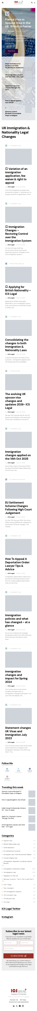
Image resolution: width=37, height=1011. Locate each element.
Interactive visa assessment (19, 1002)
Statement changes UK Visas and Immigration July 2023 (18, 733)
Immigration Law (10, 872)
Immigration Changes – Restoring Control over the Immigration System (18, 234)
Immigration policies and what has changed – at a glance (17, 620)
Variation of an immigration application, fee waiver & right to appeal (16, 176)
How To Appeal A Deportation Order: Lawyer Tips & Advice (17, 564)
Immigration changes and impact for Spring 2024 (16, 677)
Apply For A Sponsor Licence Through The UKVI (12, 88)
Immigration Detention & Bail (14, 869)
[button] (34, 2)
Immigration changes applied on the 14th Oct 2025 (18, 455)
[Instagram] (23, 1006)
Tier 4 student (9, 888)
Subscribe (17, 955)
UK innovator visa (10, 895)
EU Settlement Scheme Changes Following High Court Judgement (18, 508)
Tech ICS (27, 996)
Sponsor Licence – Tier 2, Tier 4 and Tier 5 (19, 879)
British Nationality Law (12, 844)
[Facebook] (20, 1006)
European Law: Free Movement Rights (17, 854)
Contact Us (14, 1000)
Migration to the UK (11, 876)
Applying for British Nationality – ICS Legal (18, 290)
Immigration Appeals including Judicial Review (18, 862)
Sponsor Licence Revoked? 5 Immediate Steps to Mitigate (13, 114)
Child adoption (9, 847)
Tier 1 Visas (7, 884)
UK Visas (23, 1000)
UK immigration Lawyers (12, 891)
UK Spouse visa (9, 898)
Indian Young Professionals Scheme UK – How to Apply (14, 809)
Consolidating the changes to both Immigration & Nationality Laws (16, 345)
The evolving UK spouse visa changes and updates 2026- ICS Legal (17, 401)
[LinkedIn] (13, 1006)
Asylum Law (8, 840)
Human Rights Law (10, 858)
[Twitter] (17, 1006)
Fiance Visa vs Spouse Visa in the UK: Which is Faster (18, 23)
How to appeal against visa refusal (13, 102)
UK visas (7, 902)
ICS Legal (11, 31)
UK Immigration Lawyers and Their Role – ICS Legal (14, 76)
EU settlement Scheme (12, 851)
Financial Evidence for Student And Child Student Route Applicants (14, 66)
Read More (11, 51)
